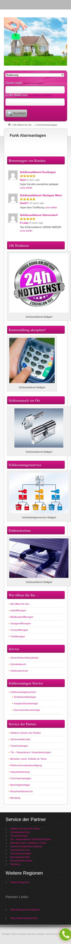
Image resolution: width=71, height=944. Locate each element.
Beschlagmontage (20, 785)
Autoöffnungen (18, 610)
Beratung (15, 798)
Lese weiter (26, 187)
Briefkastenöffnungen (21, 617)
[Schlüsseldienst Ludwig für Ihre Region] (9, 125)
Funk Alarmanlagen (28, 135)
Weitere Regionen (20, 882)
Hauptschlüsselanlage (26, 703)
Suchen (19, 113)
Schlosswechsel (19, 670)
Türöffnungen (17, 636)
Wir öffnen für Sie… (23, 125)
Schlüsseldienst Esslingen (38, 172)
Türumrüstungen (19, 746)
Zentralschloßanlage (25, 697)
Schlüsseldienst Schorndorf (39, 215)
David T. (24, 203)
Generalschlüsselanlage (27, 710)
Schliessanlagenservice (23, 692)
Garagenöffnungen (20, 623)
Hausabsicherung (20, 772)
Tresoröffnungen (19, 630)
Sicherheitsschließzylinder (24, 657)
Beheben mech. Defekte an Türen (28, 759)
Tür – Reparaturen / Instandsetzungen (30, 752)
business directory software (31, 934)
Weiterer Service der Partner (25, 733)
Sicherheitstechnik (20, 739)
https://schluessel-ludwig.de (25, 909)
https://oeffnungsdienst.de (24, 918)
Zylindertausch (18, 664)
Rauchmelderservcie (21, 791)
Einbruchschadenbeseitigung (26, 765)
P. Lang (24, 223)
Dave (23, 180)
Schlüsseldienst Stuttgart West (41, 195)
